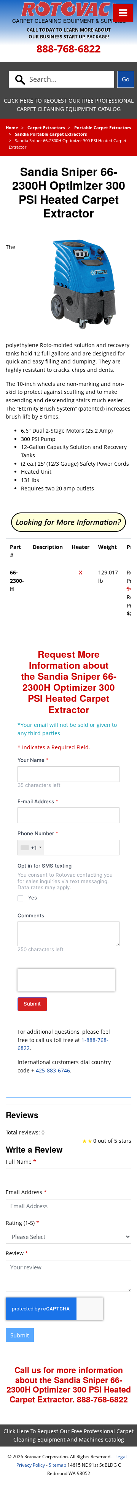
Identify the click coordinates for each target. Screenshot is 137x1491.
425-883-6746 (53, 1070)
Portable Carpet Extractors (102, 127)
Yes (32, 898)
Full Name (21, 1161)
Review (17, 1253)
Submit (32, 1004)
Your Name (33, 760)
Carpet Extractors (46, 127)
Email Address (26, 1192)
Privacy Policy (30, 1465)
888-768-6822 (68, 48)
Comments (31, 915)
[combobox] (31, 847)
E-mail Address (38, 801)
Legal (121, 1456)
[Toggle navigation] (123, 13)
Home (12, 127)
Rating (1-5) (22, 1222)
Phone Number (38, 833)
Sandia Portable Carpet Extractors (51, 134)
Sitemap (57, 1465)
